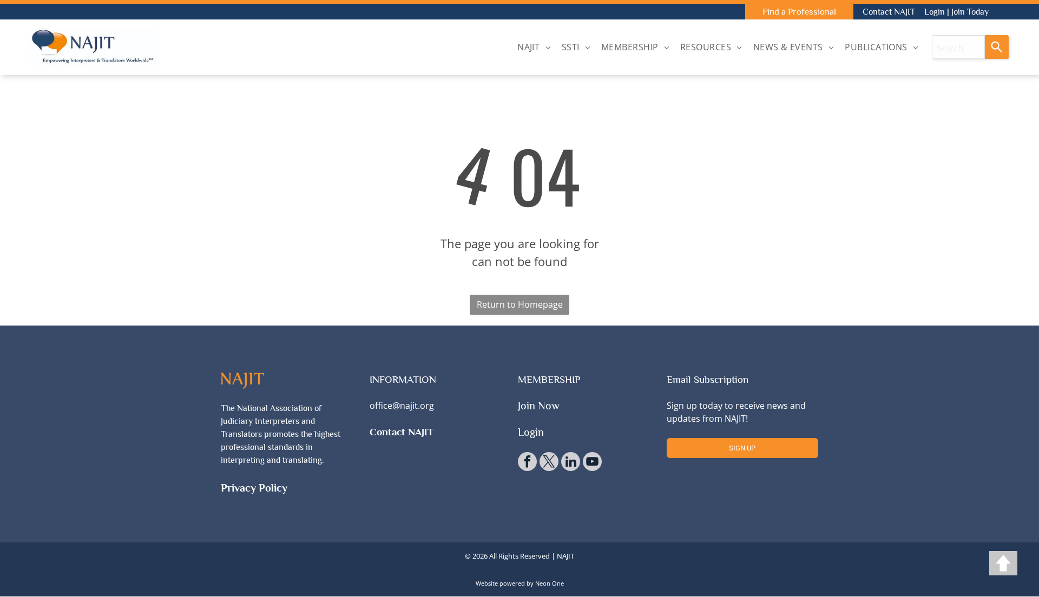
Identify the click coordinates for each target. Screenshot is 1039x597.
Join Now (539, 406)
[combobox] (958, 47)
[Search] (997, 47)
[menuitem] (534, 47)
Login (934, 12)
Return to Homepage (520, 304)
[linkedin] (570, 463)
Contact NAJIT (889, 12)
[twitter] (549, 463)
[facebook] (527, 463)
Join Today (970, 12)
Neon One (549, 583)
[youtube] (592, 463)
